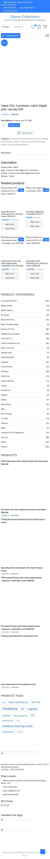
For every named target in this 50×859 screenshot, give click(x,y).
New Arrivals (6, 404)
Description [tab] (6, 152)
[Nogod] (5, 806)
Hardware (10, 708)
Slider (3, 428)
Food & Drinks (6, 366)
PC (33, 715)
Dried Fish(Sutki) (7, 357)
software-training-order (17, 726)
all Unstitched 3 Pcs (18, 138)
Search (27, 27)
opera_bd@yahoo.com (27, 7)
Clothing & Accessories (10, 333)
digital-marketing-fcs (18, 702)
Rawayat (4, 423)
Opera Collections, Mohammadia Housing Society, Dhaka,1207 (16, 3)
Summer (11, 144)
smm (18, 721)
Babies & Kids (6, 305)
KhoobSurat (5, 390)
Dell (3, 702)
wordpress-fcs (8, 731)
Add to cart (14, 125)
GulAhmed (5, 376)
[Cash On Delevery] (8, 806)
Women (25, 144)
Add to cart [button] (10, 224)
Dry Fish (36, 702)
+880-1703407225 (9, 7)
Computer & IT (7, 338)
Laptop (32, 708)
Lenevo (6, 715)
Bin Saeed (5, 315)
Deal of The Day (7, 347)
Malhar (3, 399)
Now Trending (6, 413)
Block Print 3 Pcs (8, 319)
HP (22, 709)
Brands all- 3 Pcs (34, 138)
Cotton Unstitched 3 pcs (23, 141)
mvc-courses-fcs (21, 715)
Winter (18, 144)
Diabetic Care (6, 352)
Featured (37, 141)
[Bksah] (2, 806)
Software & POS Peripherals (12, 432)
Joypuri (4, 385)
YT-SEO (20, 732)
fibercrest (32, 852)
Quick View (10, 228)
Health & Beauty (7, 380)
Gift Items (5, 371)
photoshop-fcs (7, 720)
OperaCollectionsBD (10, 10)
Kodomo (4, 395)
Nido (3, 409)
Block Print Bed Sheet (9, 324)
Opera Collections (25, 17)
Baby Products (7, 310)
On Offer (4, 418)
